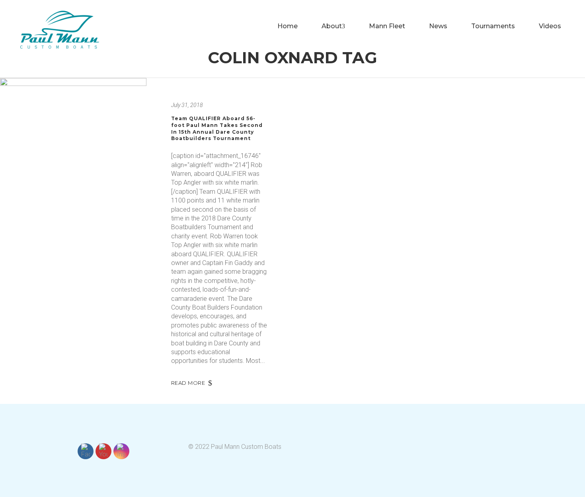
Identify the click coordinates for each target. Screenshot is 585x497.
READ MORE (188, 383)
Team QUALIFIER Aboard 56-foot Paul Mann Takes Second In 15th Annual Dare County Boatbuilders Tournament (217, 128)
